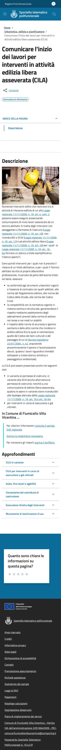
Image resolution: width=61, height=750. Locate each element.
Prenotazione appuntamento (20, 671)
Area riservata (12, 632)
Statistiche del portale (17, 684)
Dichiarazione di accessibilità (20, 658)
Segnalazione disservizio (18, 710)
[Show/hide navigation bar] (5, 14)
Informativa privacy (15, 645)
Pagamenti (10, 697)
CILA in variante (15, 462)
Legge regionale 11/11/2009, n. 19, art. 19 (26, 232)
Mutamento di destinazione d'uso (25, 514)
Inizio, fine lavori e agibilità (21, 484)
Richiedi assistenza (15, 678)
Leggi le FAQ (11, 690)
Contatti (9, 665)
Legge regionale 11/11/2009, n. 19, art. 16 (28, 243)
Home (7, 28)
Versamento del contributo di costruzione (22, 494)
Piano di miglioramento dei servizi (23, 716)
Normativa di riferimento (15, 99)
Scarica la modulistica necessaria (25, 436)
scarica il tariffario (44, 442)
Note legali (10, 652)
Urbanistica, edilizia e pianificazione (24, 31)
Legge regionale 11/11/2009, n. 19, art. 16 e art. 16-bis (31, 397)
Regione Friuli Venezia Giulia (18, 3)
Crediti (8, 639)
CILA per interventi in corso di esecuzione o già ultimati (22, 473)
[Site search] (54, 14)
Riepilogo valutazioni (16, 703)
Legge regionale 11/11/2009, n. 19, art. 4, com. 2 (26, 212)
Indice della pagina (15, 118)
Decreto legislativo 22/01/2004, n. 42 (27, 341)
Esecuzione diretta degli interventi (25, 505)
